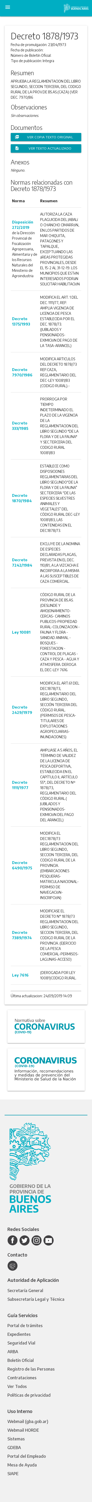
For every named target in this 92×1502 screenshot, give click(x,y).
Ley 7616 (20, 975)
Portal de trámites (25, 1325)
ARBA (12, 1351)
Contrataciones (22, 1377)
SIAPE (12, 1473)
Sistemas (16, 1438)
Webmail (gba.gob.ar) (27, 1421)
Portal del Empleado (26, 1456)
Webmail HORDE (23, 1430)
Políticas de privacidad (29, 1395)
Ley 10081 (21, 632)
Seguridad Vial (21, 1343)
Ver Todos (17, 1386)
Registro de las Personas (31, 1369)
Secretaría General (25, 1290)
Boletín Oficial (20, 1360)
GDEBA (14, 1447)
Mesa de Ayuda (22, 1464)
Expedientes (19, 1334)
